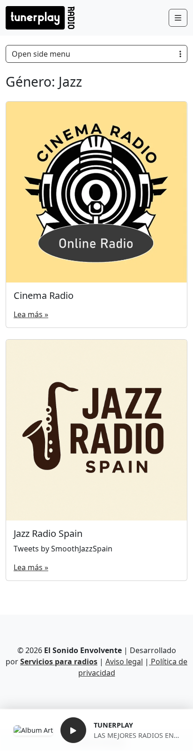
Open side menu (41, 54)
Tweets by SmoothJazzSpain (63, 548)
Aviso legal (124, 661)
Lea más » (31, 314)
